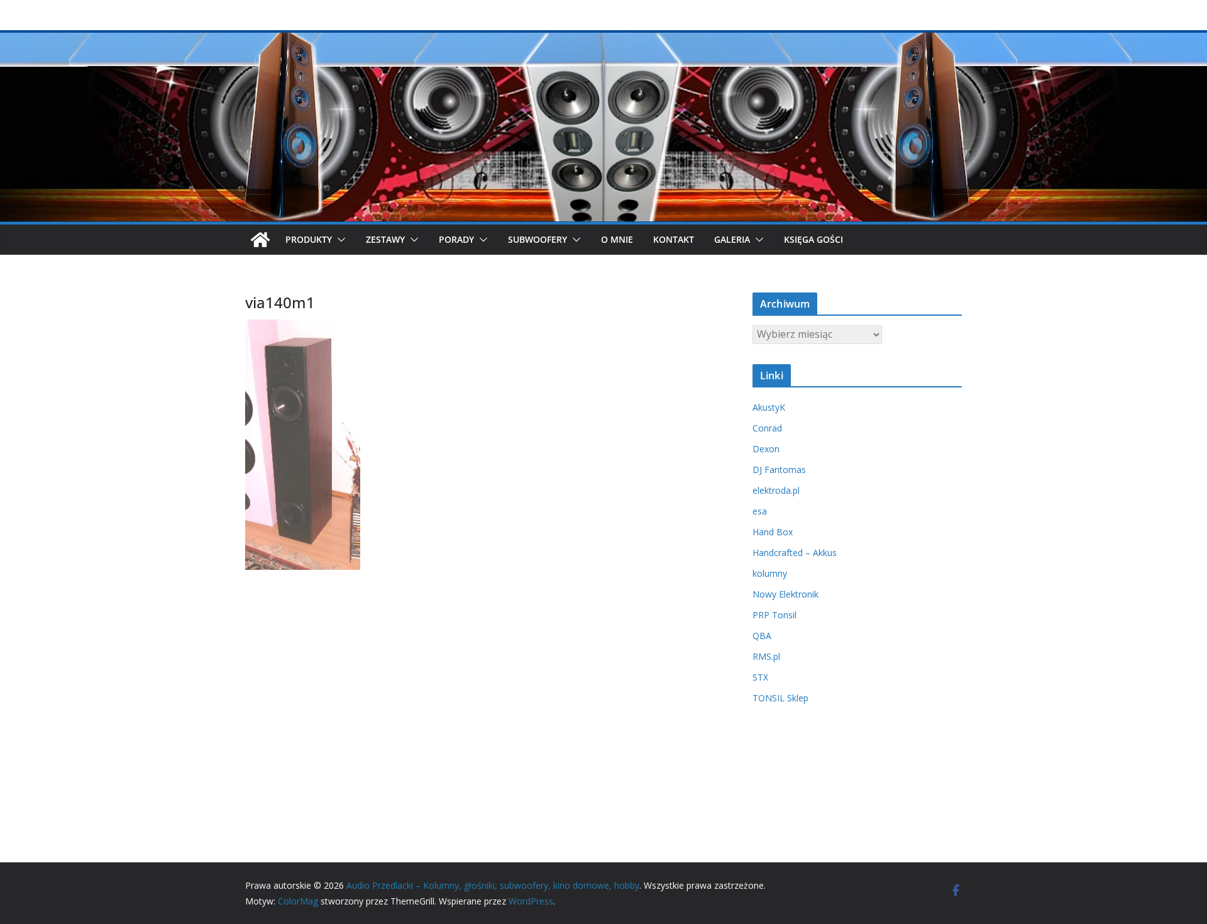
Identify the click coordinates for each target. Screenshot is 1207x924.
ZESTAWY (385, 239)
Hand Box (772, 532)
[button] (339, 239)
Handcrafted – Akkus (794, 553)
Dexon (766, 449)
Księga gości (813, 239)
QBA (761, 636)
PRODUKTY (308, 239)
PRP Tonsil (774, 615)
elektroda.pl (776, 490)
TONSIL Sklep (780, 698)
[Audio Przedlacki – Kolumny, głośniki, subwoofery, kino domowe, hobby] (603, 39)
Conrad (767, 428)
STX (760, 677)
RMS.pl (766, 656)
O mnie (617, 239)
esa (759, 511)
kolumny (769, 573)
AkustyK (768, 407)
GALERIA (732, 239)
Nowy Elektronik (785, 594)
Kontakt (673, 239)
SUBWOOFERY (537, 239)
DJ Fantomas (779, 470)
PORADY (456, 239)
